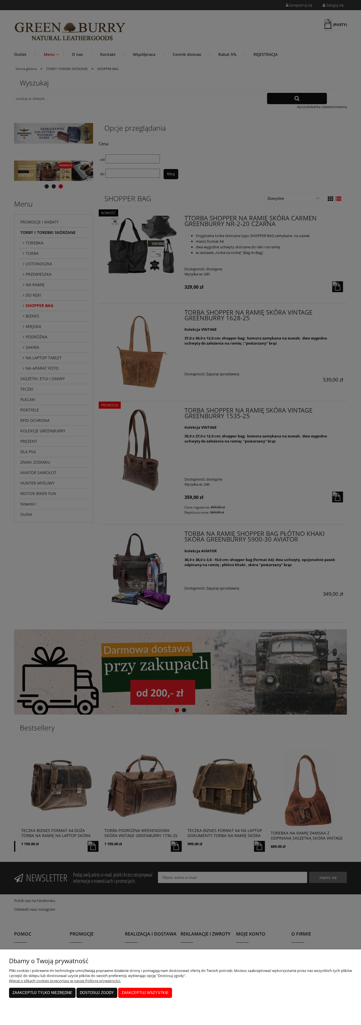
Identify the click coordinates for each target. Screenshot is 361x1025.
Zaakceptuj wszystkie (145, 993)
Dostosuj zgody (97, 993)
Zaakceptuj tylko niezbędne (42, 993)
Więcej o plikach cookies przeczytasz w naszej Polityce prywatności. (65, 980)
